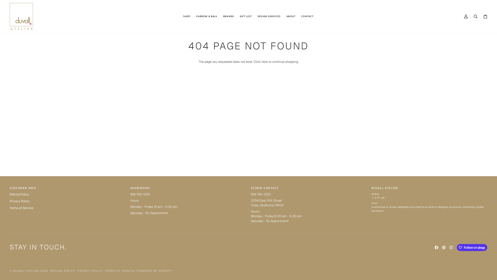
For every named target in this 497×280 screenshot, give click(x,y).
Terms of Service (21, 208)
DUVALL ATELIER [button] (384, 188)
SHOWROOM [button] (140, 188)
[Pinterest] (444, 247)
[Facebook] (436, 247)
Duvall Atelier (26, 270)
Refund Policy (19, 194)
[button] (186, 16)
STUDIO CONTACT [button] (265, 188)
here (265, 62)
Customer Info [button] (23, 188)
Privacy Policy (20, 201)
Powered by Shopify (154, 270)
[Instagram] (451, 247)
